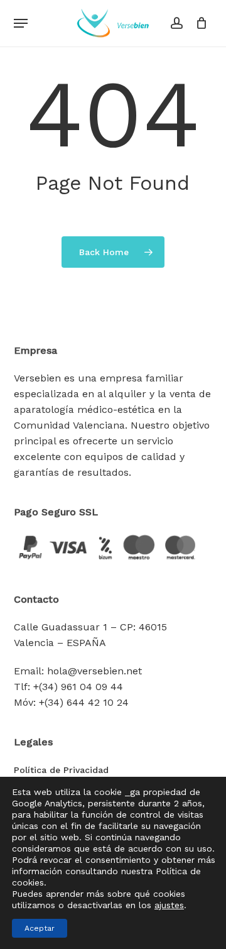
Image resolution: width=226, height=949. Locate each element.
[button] (21, 23)
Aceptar (39, 928)
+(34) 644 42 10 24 (84, 702)
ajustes (169, 905)
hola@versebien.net (94, 671)
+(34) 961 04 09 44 (78, 687)
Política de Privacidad (61, 770)
